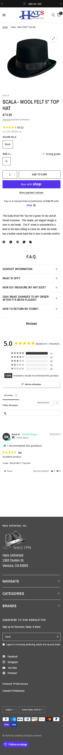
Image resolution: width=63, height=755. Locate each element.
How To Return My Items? (20, 309)
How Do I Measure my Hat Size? (24, 287)
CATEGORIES (13, 593)
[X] (11, 242)
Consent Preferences (14, 691)
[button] (53, 471)
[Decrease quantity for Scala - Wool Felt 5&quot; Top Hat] (5, 174)
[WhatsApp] (25, 242)
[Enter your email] (57, 637)
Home (5, 27)
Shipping (6, 119)
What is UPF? (11, 278)
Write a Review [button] (33, 384)
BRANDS (10, 605)
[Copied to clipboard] (31, 242)
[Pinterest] (18, 242)
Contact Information (17, 269)
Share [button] (9, 471)
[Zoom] (53, 38)
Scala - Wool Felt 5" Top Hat (16, 463)
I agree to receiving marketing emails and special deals (33, 644)
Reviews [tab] (8, 395)
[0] (58, 15)
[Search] (53, 15)
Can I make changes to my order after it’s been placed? (26, 298)
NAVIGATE (11, 581)
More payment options (31, 192)
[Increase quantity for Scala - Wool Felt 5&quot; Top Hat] (14, 174)
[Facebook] (5, 242)
